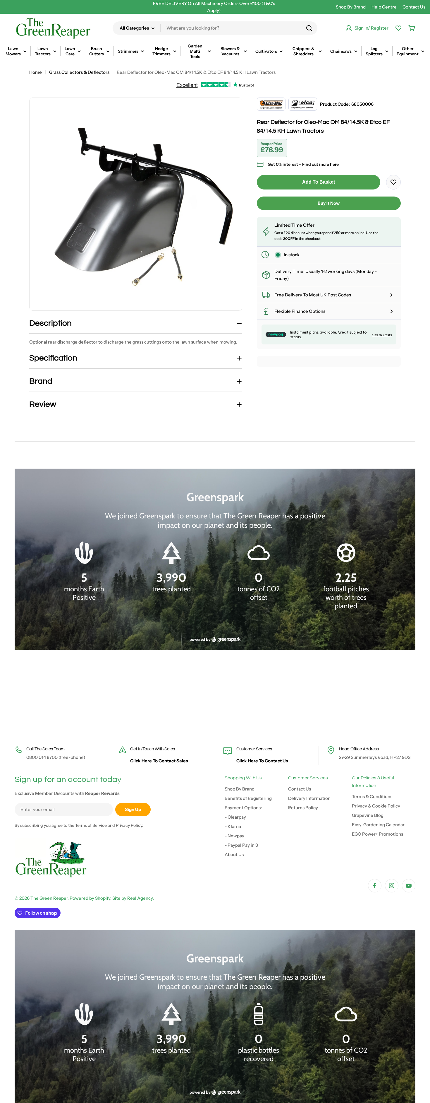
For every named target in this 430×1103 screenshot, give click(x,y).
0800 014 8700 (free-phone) (55, 757)
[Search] (309, 28)
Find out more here (320, 164)
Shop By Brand (351, 7)
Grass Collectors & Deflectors (79, 72)
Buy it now (329, 203)
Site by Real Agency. (133, 898)
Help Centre (384, 7)
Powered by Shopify (90, 898)
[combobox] (215, 28)
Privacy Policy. (129, 825)
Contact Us (414, 7)
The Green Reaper (49, 898)
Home (35, 72)
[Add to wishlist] (393, 182)
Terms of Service (91, 825)
